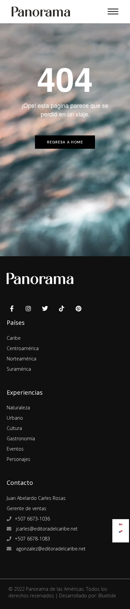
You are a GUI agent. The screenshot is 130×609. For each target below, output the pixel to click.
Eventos (15, 449)
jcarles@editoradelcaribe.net (46, 528)
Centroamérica (23, 348)
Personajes (18, 459)
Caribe (14, 338)
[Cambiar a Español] (121, 530)
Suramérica (19, 369)
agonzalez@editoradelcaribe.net (50, 548)
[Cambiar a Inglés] (121, 523)
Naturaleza (18, 407)
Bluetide (107, 595)
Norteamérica (21, 358)
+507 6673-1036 (32, 518)
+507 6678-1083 (32, 538)
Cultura (14, 428)
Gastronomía (21, 438)
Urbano (15, 418)
